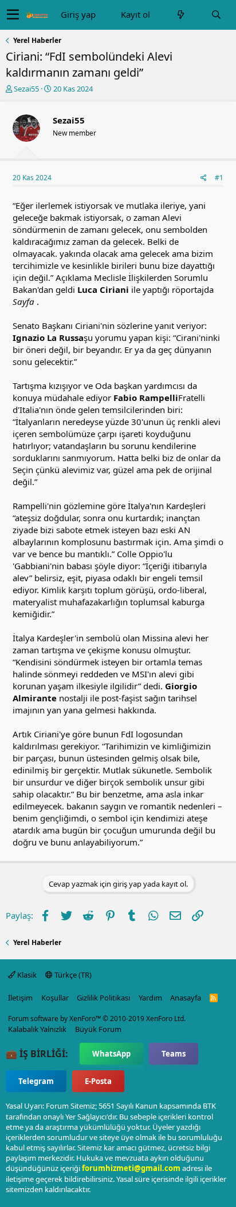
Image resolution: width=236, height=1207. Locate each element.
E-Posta (98, 1081)
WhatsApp (111, 1054)
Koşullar (55, 997)
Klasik (26, 975)
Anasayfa (185, 997)
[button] (12, 15)
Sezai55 (26, 89)
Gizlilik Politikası (103, 997)
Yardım (150, 997)
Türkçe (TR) (72, 975)
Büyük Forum (98, 1029)
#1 (219, 177)
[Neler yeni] (180, 14)
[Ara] (216, 14)
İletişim (20, 997)
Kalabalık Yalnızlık (37, 1029)
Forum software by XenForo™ (97, 1018)
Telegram (36, 1081)
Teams (174, 1054)
